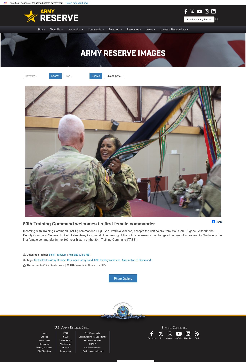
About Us (55, 29)
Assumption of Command (136, 260)
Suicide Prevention (92, 348)
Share (219, 221)
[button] (79, 3)
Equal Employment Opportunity (92, 337)
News (150, 29)
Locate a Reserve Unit (173, 29)
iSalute (66, 337)
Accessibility (44, 340)
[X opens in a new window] (192, 11)
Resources (133, 29)
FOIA (65, 333)
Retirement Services (92, 340)
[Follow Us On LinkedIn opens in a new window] (187, 334)
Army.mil (65, 348)
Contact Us (44, 344)
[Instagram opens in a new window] (207, 11)
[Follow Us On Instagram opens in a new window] (169, 334)
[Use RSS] (196, 334)
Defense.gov (65, 351)
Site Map (44, 337)
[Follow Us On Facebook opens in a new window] (151, 334)
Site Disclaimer (44, 351)
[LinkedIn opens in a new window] (213, 11)
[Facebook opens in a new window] (185, 11)
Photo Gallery (123, 278)
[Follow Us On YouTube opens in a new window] (178, 334)
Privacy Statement (44, 348)
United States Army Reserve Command (56, 260)
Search (55, 76)
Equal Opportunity (92, 333)
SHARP (92, 344)
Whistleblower (66, 344)
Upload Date (113, 76)
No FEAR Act (65, 340)
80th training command (107, 260)
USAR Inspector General (92, 351)
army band (86, 260)
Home (41, 29)
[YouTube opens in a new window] (199, 11)
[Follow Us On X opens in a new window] (160, 334)
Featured (114, 29)
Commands (94, 29)
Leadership (74, 29)
